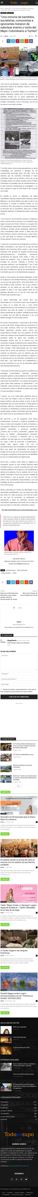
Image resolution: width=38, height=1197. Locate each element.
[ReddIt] (26, 41)
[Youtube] (26, 1179)
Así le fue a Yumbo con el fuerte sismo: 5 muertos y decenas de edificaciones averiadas (25, 777)
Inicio (1, 8)
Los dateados (10, 13)
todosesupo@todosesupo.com (19, 1166)
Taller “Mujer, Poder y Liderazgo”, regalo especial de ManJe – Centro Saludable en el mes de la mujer (18, 907)
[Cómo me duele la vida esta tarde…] (6, 1077)
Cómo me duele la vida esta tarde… (24, 1074)
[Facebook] (9, 41)
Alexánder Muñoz (10, 570)
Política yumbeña (6, 573)
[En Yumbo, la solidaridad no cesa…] (6, 757)
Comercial (3, 813)
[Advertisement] (19, 716)
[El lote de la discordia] (6, 1040)
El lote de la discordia (19, 1037)
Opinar (9, 645)
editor (6, 36)
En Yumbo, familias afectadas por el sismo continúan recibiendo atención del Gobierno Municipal (24, 745)
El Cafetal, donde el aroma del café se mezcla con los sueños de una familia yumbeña (17, 862)
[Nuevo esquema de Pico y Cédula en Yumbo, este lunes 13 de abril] (6, 1067)
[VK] (31, 41)
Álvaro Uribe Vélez (22, 570)
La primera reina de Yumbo (21, 1047)
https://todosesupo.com (19, 624)
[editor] (1, 36)
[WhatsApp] (22, 41)
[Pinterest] (17, 41)
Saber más (5, 834)
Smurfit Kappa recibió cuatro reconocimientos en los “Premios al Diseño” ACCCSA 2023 (16, 995)
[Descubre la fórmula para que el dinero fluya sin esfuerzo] (19, 805)
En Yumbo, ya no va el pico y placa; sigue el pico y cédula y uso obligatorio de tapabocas (24, 1086)
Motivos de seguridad (19, 1027)
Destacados (8, 8)
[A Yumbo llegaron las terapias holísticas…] (19, 939)
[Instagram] (17, 1179)
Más (18, 786)
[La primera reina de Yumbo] (6, 1050)
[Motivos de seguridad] (6, 1030)
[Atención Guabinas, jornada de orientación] (6, 768)
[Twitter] (13, 41)
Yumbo (14, 573)
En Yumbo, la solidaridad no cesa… (23, 754)
